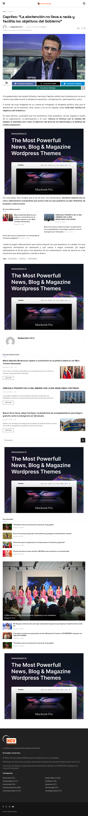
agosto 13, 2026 (19, 554)
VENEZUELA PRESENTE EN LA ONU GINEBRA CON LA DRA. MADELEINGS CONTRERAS (41, 388)
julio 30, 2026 (18, 536)
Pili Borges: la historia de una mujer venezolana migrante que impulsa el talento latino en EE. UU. (41, 762)
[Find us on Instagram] (9, 806)
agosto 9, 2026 (20, 224)
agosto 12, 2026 (25, 238)
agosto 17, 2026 (19, 638)
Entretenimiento (9, 788)
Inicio (4, 11)
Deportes (7, 778)
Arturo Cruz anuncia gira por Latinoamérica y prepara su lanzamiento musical (42, 534)
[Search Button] (84, 3)
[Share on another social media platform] (83, 88)
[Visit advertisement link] (44, 162)
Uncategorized (51, 791)
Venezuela (32, 259)
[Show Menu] (4, 3)
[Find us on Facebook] (3, 806)
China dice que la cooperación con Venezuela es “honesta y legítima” (39, 542)
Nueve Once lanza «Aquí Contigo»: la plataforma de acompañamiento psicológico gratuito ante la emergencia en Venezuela (62, 229)
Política (10, 11)
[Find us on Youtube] (13, 806)
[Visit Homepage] (44, 3)
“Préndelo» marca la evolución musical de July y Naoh (33, 525)
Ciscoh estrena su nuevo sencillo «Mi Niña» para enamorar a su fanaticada (41, 551)
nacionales (12, 259)
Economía (7, 784)
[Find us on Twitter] (6, 806)
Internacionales (9, 791)
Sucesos (48, 784)
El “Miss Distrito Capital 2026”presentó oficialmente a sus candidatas (30, 615)
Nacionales (49, 778)
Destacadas (7, 781)
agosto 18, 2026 (10, 618)
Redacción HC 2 (17, 27)
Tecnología (49, 788)
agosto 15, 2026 (19, 527)
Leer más (9, 377)
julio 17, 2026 (69, 232)
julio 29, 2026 (60, 222)
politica (22, 259)
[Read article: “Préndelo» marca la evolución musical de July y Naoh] (7, 527)
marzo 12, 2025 (32, 27)
